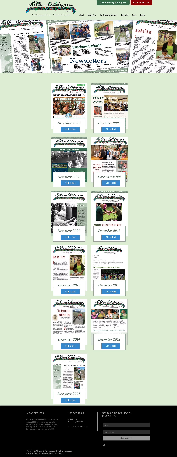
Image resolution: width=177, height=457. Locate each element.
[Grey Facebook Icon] (104, 445)
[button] (81, 15)
